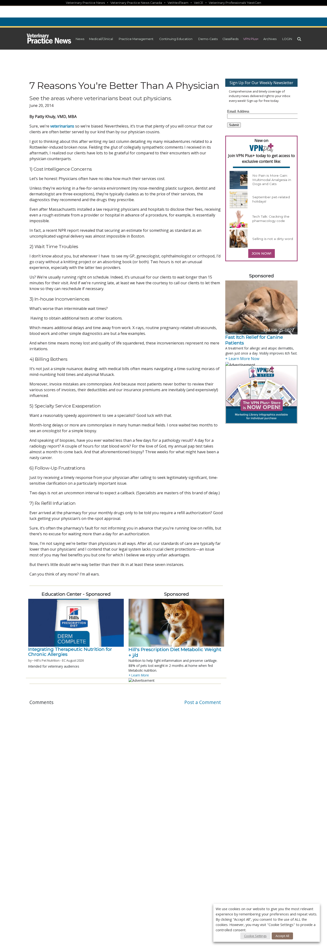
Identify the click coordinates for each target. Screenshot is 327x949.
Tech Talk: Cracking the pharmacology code (270, 219)
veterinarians (62, 126)
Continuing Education (175, 39)
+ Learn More (139, 675)
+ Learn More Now (242, 358)
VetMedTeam (178, 3)
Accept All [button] (282, 936)
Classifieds (230, 39)
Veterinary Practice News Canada (136, 3)
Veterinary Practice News (85, 3)
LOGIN (287, 39)
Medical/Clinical (101, 39)
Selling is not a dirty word (272, 239)
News (80, 39)
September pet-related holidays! (271, 199)
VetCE (198, 3)
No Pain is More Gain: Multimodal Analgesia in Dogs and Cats (271, 180)
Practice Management (136, 39)
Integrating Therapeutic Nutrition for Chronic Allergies (70, 652)
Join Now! (261, 253)
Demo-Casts (208, 39)
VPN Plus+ (251, 39)
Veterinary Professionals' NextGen (235, 3)
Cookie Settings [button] (255, 936)
